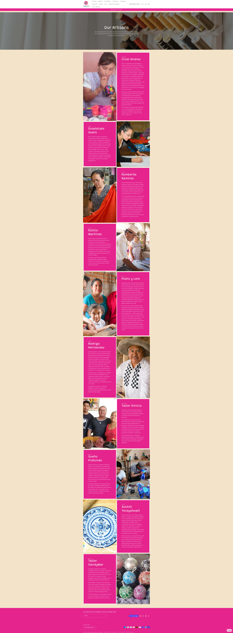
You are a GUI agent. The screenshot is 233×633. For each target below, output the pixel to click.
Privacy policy (114, 632)
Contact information (130, 632)
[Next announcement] (149, 9)
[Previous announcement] (83, 9)
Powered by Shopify (99, 632)
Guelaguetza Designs (90, 632)
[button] (142, 4)
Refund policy (107, 632)
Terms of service (121, 632)
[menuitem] (94, 1)
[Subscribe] (105, 615)
